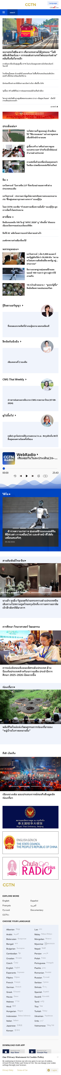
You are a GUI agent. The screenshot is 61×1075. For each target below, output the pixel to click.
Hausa (12, 996)
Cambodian (13, 953)
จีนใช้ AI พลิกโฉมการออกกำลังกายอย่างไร (22, 233)
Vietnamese (44, 1025)
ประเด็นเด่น (9, 126)
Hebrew (12, 1001)
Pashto (40, 967)
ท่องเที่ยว (9, 686)
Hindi (11, 1006)
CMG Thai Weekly (13, 379)
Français (7, 905)
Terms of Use (22, 1070)
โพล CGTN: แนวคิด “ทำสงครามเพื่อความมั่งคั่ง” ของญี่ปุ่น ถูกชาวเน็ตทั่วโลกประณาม (30, 208)
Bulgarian (15, 948)
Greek (13, 991)
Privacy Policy (8, 1070)
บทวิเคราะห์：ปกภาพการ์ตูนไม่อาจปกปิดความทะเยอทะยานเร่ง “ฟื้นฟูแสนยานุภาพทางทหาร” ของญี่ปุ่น (30, 197)
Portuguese (44, 962)
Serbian (41, 982)
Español (34, 900)
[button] (16, 45)
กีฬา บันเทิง (9, 753)
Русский (6, 910)
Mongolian (43, 938)
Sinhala (40, 986)
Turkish (40, 1010)
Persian (41, 953)
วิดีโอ (7, 493)
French (13, 982)
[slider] (4, 468)
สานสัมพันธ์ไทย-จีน (14, 560)
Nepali (40, 948)
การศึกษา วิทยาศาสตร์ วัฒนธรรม (21, 626)
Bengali (12, 943)
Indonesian (18, 1015)
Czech (12, 962)
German (13, 986)
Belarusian (16, 938)
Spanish (41, 991)
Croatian (14, 958)
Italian (12, 1020)
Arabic (12, 934)
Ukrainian (43, 1015)
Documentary (36, 910)
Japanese (14, 1025)
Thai (38, 1006)
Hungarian (14, 1010)
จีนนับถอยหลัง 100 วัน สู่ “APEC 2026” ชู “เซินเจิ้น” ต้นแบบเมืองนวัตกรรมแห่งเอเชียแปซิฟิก (29, 224)
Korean (13, 1030)
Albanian (13, 929)
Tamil (39, 1001)
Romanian (42, 972)
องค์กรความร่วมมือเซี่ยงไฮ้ (14, 240)
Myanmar (44, 943)
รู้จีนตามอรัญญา (12, 305)
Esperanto (15, 972)
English (6, 900)
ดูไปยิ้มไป (8, 415)
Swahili (41, 996)
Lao (38, 929)
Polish (40, 958)
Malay (43, 934)
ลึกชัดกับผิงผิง (11, 341)
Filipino (13, 977)
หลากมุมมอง (10, 249)
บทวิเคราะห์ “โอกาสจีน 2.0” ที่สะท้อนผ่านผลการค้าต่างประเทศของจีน (27, 187)
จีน (4, 180)
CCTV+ (6, 914)
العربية (33, 905)
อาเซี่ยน (7, 217)
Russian (41, 977)
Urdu (38, 1020)
